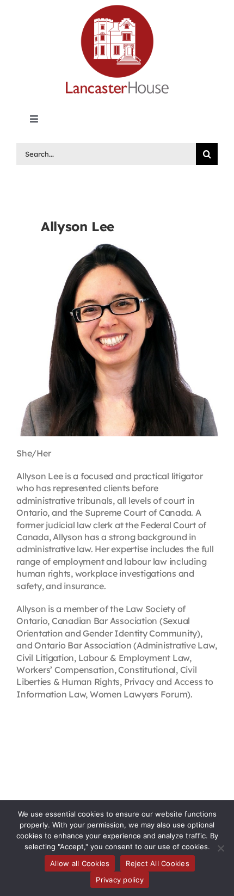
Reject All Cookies (157, 863)
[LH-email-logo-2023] (117, 6)
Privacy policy (120, 879)
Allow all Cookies (79, 863)
